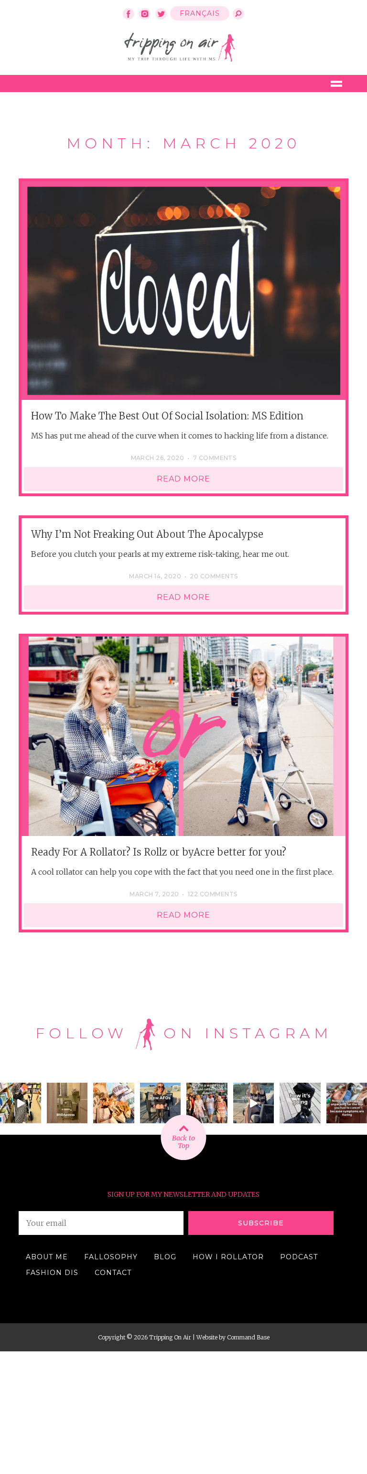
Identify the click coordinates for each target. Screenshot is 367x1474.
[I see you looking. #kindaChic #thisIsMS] (206, 1103)
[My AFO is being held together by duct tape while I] (300, 1103)
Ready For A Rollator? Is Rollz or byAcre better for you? (158, 852)
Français (200, 13)
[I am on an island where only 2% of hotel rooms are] (67, 1103)
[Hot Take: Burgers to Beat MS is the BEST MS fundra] (113, 1103)
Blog (165, 1257)
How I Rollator (228, 1257)
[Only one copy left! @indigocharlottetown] (20, 1103)
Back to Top (183, 1142)
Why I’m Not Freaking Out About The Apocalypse (147, 534)
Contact (113, 1272)
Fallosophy (111, 1257)
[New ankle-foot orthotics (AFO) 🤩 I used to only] (160, 1103)
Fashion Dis (52, 1272)
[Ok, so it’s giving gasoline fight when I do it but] (253, 1103)
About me (47, 1257)
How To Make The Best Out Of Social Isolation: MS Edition (167, 416)
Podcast (299, 1257)
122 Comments (212, 894)
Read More (183, 478)
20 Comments (213, 576)
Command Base (248, 1337)
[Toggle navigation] (336, 83)
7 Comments (215, 457)
